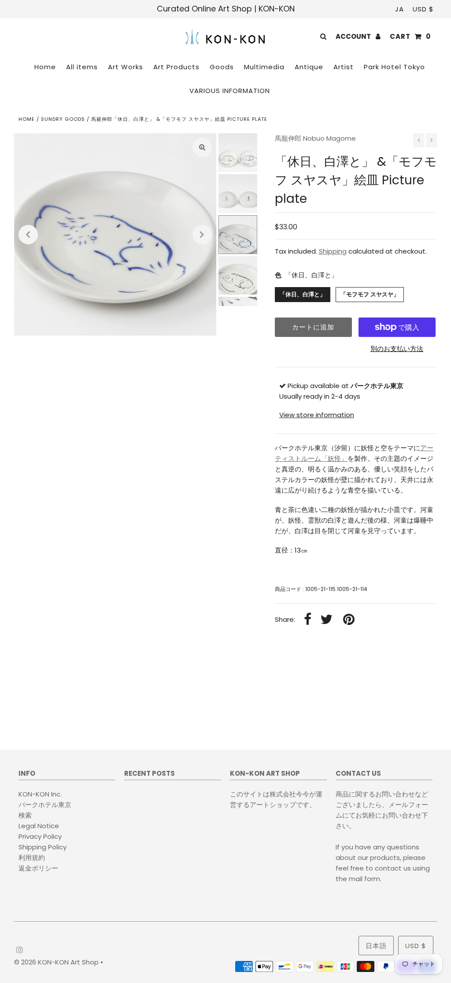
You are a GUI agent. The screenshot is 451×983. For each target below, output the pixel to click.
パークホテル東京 (44, 804)
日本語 (376, 945)
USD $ (423, 9)
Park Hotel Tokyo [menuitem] (394, 66)
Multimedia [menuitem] (264, 66)
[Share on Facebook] (307, 620)
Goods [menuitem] (222, 66)
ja (399, 9)
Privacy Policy (40, 836)
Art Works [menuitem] (125, 66)
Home (26, 119)
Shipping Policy (42, 847)
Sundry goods (63, 119)
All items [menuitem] (82, 66)
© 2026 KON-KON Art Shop (57, 962)
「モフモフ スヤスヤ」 (369, 294)
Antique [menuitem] (309, 66)
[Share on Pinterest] (349, 620)
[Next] (202, 234)
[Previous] (28, 234)
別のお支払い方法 (396, 348)
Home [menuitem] (45, 66)
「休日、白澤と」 (302, 294)
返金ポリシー (38, 868)
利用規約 (31, 857)
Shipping (333, 251)
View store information (316, 414)
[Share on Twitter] (326, 620)
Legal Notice (38, 825)
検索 (25, 815)
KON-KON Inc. (40, 794)
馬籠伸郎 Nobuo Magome (315, 138)
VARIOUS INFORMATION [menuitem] (229, 90)
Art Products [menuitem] (176, 66)
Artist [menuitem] (343, 66)
